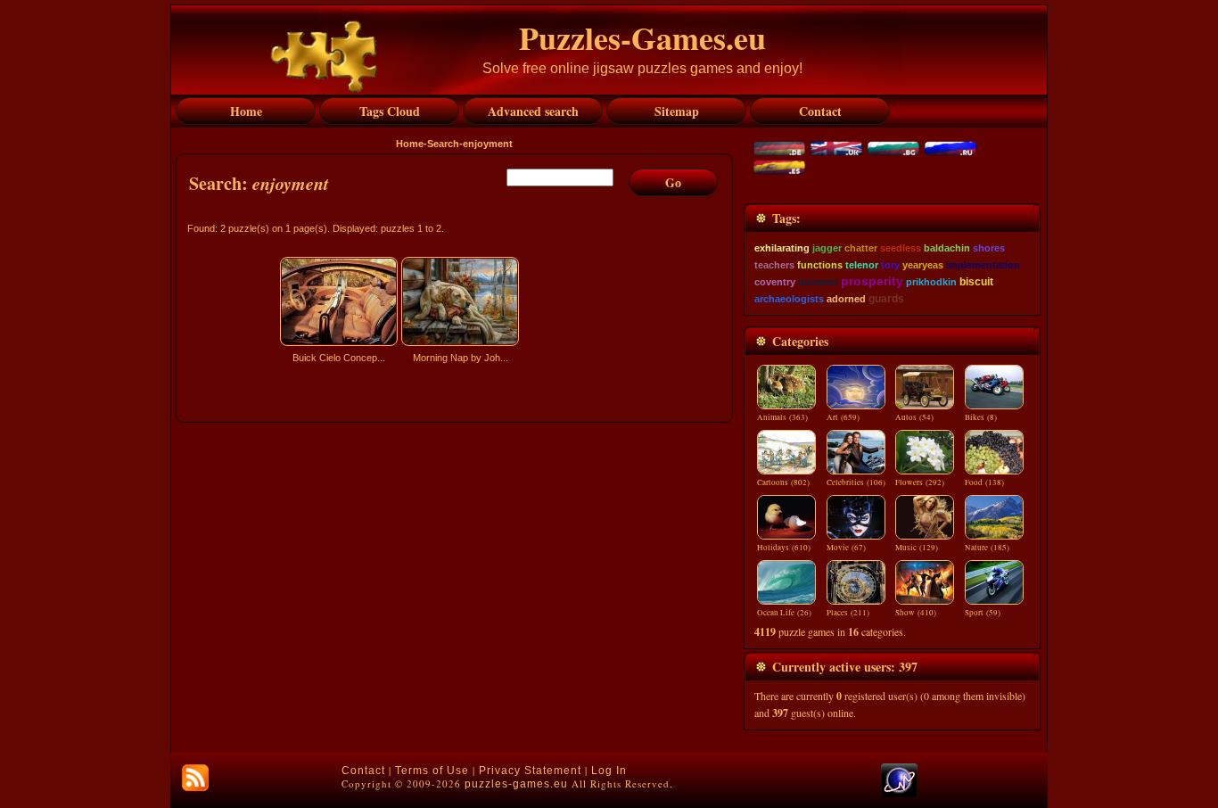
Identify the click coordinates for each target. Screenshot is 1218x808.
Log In (609, 770)
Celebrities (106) (856, 482)
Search (443, 143)
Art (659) (843, 417)
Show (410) (915, 612)
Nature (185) (987, 547)
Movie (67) (846, 547)
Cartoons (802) (783, 482)
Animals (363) (782, 417)
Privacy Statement (530, 770)
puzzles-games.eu (516, 784)
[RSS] (195, 777)
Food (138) (984, 482)
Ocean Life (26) (784, 612)
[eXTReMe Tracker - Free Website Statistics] (899, 793)
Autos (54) (914, 417)
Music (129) (916, 547)
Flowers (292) (919, 482)
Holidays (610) (784, 547)
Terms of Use (432, 770)
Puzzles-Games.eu (642, 37)
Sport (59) (982, 612)
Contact (363, 770)
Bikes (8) (981, 417)
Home (410, 143)
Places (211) (848, 612)
